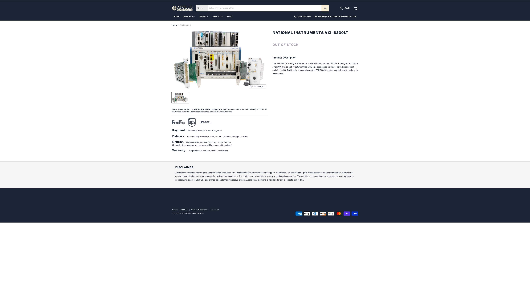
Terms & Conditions (199, 210)
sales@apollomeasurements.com (336, 16)
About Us (217, 16)
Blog (230, 16)
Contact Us (214, 210)
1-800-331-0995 (303, 16)
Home (177, 16)
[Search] (325, 8)
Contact (203, 16)
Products (189, 16)
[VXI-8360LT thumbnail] (180, 97)
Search (174, 210)
